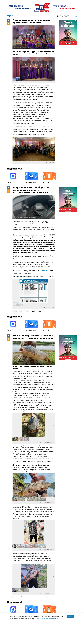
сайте (51, 262)
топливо (33, 311)
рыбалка (15, 596)
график (39, 311)
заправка (15, 311)
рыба (21, 596)
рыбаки (26, 596)
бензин (26, 311)
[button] (53, 290)
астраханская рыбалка (36, 596)
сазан (50, 596)
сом (45, 596)
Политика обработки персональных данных (48, 618)
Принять (70, 616)
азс (21, 311)
